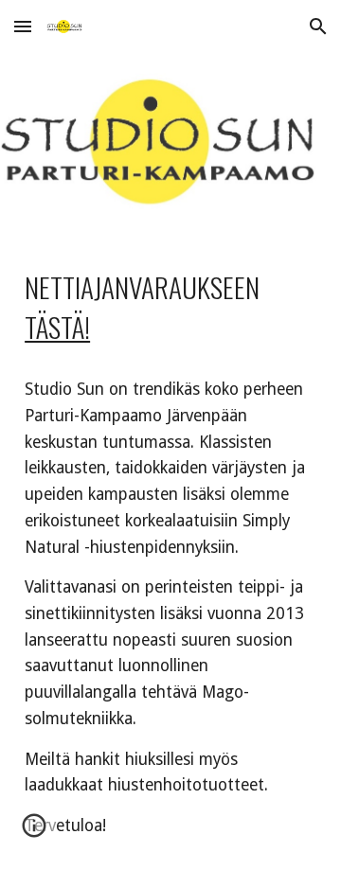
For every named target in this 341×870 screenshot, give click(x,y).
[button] (22, 26)
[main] (170, 553)
